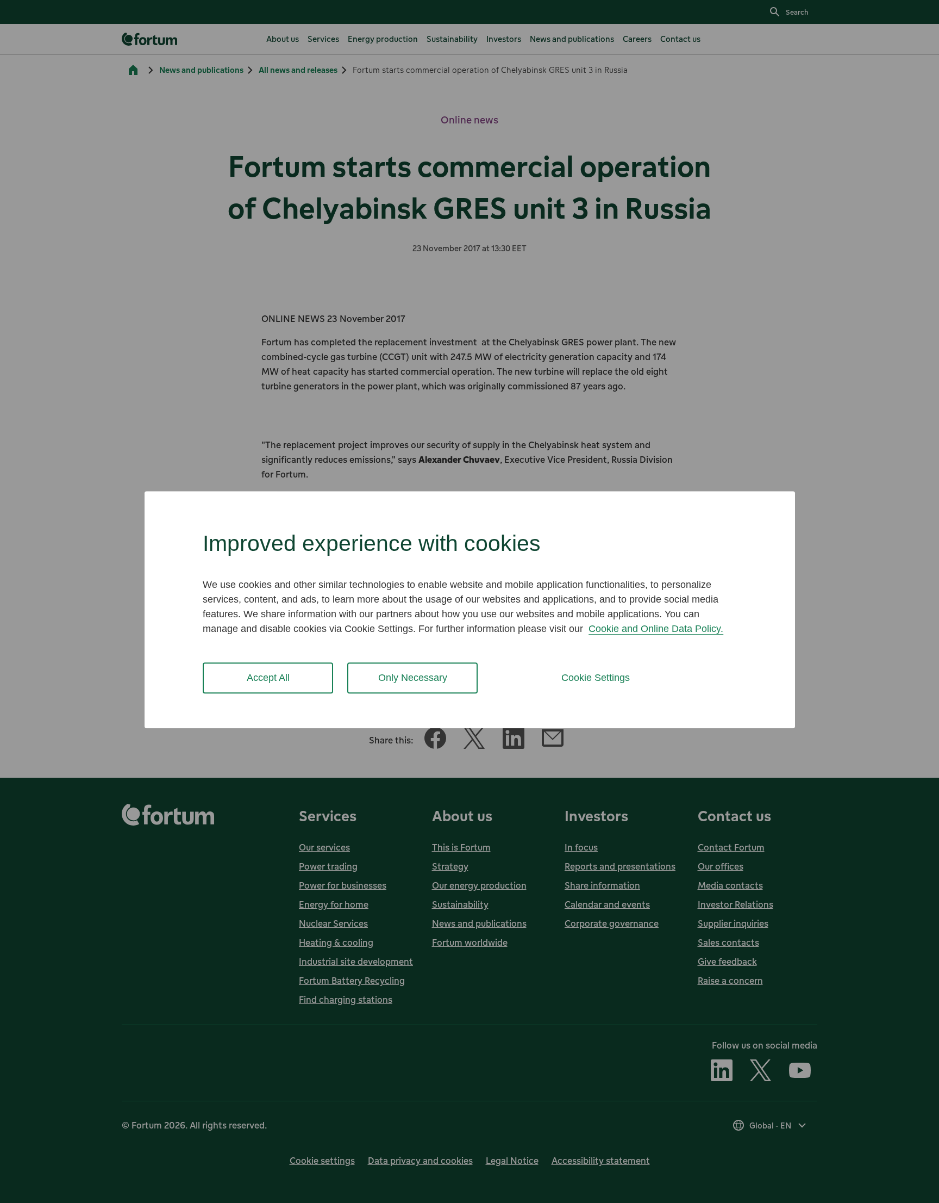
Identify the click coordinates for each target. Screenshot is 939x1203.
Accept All (268, 677)
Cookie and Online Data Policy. (656, 628)
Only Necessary (412, 677)
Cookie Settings (595, 677)
